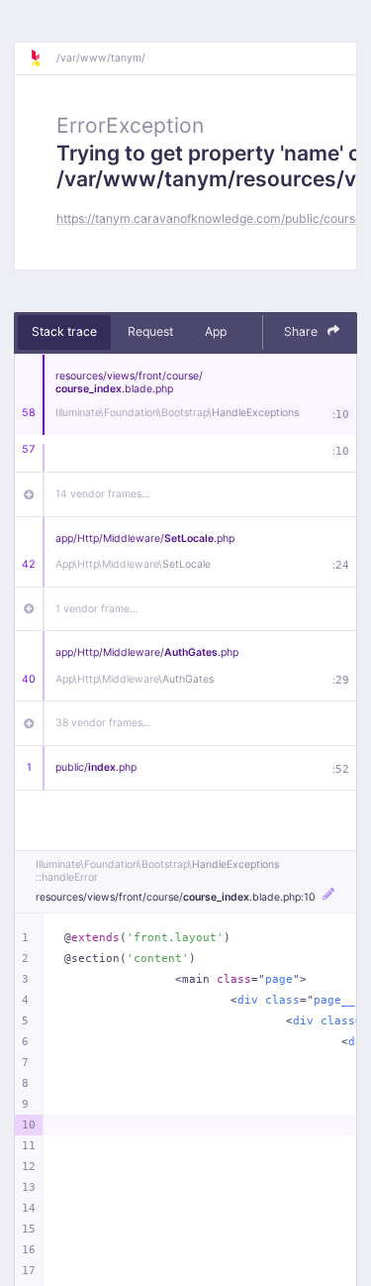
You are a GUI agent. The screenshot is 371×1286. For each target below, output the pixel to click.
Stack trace (64, 331)
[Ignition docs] (42, 58)
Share (302, 331)
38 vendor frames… (103, 722)
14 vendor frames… (102, 493)
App (216, 331)
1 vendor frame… (97, 608)
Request (150, 331)
